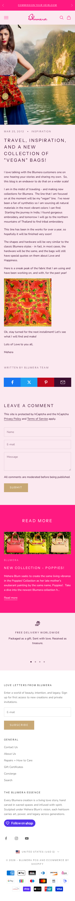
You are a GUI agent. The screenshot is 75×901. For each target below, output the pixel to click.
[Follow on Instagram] (16, 838)
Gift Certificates (13, 767)
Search (8, 780)
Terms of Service (37, 419)
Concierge (10, 774)
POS (36, 860)
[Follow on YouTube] (27, 838)
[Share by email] (62, 382)
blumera (11, 560)
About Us (10, 754)
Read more (10, 598)
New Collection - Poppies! (34, 568)
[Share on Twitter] (29, 382)
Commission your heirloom (37, 5)
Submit (16, 487)
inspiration (41, 131)
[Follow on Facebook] (6, 838)
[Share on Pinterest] (46, 382)
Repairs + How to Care (18, 760)
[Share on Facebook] (12, 382)
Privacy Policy (12, 419)
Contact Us (11, 747)
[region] (37, 638)
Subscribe (19, 725)
